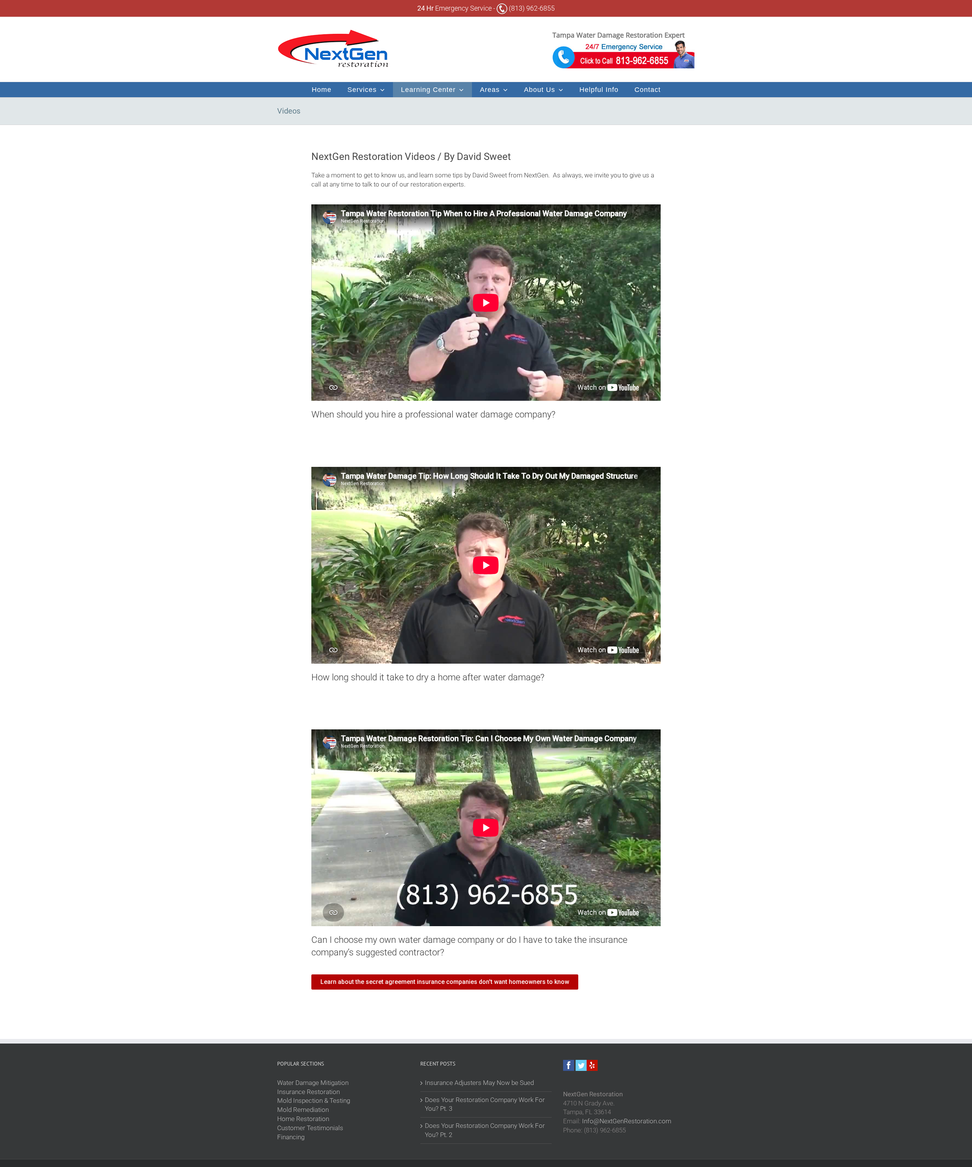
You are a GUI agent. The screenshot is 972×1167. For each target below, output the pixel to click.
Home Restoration (303, 1119)
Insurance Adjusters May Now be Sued (479, 1082)
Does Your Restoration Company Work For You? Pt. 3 (485, 1104)
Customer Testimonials (310, 1128)
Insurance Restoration (308, 1092)
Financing (291, 1137)
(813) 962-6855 (531, 8)
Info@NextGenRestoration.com (626, 1121)
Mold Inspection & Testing (313, 1100)
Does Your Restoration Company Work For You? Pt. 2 (485, 1130)
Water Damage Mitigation (313, 1082)
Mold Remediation (303, 1109)
